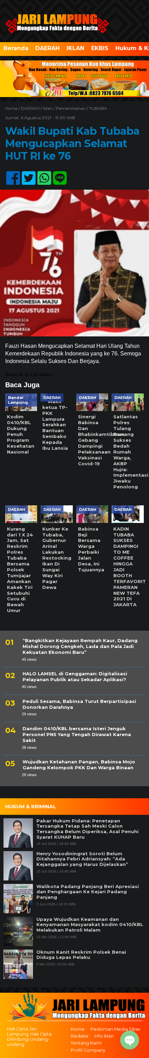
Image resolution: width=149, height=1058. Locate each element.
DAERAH (47, 48)
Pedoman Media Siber (115, 1029)
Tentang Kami (86, 1043)
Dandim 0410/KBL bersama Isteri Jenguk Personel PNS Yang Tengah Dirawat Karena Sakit (77, 734)
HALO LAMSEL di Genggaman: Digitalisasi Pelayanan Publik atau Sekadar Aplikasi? (75, 676)
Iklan (48, 108)
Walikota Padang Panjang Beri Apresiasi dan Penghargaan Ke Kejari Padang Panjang (87, 892)
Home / (13, 108)
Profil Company (88, 1050)
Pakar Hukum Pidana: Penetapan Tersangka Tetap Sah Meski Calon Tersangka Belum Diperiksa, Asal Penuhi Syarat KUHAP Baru (87, 829)
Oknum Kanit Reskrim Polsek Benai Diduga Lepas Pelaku (81, 955)
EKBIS (99, 48)
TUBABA (98, 108)
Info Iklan (104, 1036)
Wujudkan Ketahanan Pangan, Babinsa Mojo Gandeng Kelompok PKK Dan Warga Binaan (79, 764)
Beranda (15, 48)
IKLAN (75, 48)
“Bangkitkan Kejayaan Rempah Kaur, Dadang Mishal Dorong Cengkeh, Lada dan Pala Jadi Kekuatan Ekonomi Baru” (80, 646)
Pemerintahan (71, 108)
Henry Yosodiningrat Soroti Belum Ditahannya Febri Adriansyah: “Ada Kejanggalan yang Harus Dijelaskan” (82, 859)
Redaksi (79, 1036)
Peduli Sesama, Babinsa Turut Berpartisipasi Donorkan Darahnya (79, 704)
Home (78, 1029)
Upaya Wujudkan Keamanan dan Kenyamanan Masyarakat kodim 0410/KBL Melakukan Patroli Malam (89, 925)
